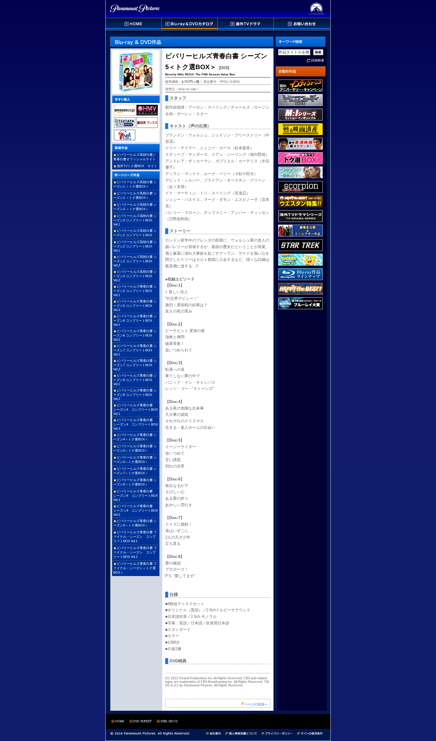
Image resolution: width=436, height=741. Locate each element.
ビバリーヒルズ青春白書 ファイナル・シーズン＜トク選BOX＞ (135, 568)
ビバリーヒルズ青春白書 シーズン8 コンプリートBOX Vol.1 (135, 380)
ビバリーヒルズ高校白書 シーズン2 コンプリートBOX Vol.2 (135, 261)
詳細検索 (317, 60)
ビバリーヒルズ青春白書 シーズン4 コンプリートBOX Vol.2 (137, 424)
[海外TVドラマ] (246, 24)
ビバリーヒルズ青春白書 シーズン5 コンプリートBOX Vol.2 (135, 305)
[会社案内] (215, 733)
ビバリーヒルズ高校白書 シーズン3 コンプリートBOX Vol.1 (135, 220)
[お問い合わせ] (302, 24)
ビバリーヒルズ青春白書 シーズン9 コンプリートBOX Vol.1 (135, 495)
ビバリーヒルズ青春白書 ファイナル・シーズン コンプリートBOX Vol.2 (135, 552)
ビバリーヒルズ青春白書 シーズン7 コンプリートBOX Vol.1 (135, 350)
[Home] (134, 24)
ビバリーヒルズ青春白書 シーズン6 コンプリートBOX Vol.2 (135, 335)
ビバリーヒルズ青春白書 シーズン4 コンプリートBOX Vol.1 (137, 409)
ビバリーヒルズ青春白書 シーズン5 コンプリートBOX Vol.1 (135, 291)
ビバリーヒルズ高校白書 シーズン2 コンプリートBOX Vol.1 (135, 246)
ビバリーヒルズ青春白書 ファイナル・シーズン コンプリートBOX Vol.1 (135, 536)
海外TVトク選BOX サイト (137, 166)
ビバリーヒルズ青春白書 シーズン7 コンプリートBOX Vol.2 (135, 365)
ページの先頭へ (255, 704)
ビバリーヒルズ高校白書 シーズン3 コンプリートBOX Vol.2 (135, 276)
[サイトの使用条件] (310, 733)
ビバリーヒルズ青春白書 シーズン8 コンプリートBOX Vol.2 (135, 394)
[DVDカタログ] (190, 24)
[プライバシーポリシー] (279, 733)
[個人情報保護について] (243, 733)
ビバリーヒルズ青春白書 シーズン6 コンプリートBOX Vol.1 (135, 320)
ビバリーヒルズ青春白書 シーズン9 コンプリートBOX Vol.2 (135, 510)
